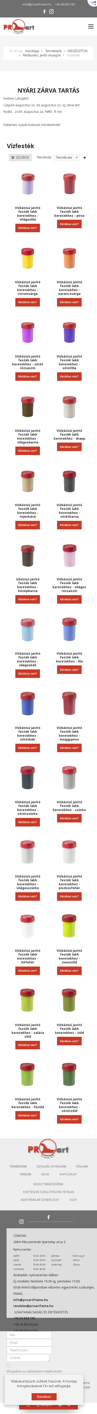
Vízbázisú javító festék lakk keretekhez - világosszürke (27, 882)
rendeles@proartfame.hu (33, 1306)
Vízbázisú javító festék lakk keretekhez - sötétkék (27, 734)
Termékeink (53, 51)
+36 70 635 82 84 (25, 1324)
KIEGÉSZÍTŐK (78, 51)
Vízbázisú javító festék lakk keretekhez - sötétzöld (69, 1105)
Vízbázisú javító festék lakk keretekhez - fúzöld (28, 1103)
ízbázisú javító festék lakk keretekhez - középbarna (27, 585)
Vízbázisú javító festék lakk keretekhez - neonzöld (69, 956)
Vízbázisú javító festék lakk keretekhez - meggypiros (69, 734)
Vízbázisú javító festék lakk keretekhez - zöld (69, 1029)
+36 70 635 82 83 (25, 1331)
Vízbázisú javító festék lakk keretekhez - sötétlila (69, 362)
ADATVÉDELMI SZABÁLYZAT (40, 1200)
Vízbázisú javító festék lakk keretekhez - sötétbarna (69, 511)
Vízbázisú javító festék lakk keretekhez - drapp (69, 434)
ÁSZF (72, 1200)
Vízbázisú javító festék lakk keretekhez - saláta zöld (28, 1031)
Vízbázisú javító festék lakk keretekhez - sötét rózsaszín (27, 362)
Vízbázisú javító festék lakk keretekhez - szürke (69, 806)
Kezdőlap (32, 51)
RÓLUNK (82, 1166)
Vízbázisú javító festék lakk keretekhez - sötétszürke (27, 808)
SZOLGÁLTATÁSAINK (52, 1166)
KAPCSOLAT (68, 1174)
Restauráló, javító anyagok (42, 55)
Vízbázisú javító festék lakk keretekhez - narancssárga (69, 288)
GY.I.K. (45, 1174)
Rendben (44, 1397)
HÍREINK (25, 1174)
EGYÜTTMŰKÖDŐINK (48, 1184)
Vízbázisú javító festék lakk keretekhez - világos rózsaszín (69, 585)
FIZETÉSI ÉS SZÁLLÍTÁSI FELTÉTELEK (48, 1192)
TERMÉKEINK (18, 1166)
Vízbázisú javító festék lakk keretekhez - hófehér (27, 956)
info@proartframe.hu (36, 4)
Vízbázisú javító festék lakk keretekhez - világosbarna (27, 436)
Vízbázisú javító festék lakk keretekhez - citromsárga (27, 288)
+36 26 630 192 (65, 4)
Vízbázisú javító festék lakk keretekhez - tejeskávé (27, 511)
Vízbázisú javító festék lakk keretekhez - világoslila (27, 214)
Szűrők (21, 157)
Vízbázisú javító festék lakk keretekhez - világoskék (27, 659)
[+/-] (84, 157)
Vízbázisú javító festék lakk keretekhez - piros (69, 212)
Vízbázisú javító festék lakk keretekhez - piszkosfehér (69, 882)
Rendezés (44, 157)
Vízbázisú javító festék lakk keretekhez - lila (69, 657)
